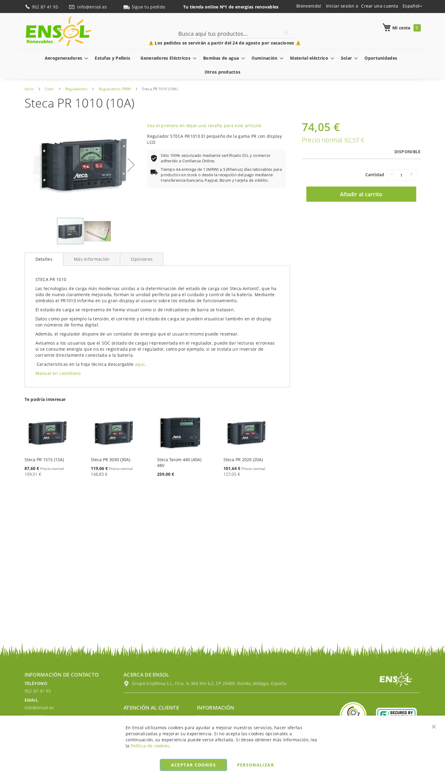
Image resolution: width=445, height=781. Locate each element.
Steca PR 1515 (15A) (44, 459)
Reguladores (76, 88)
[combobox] (235, 33)
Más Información (92, 259)
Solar (49, 88)
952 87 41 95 (46, 7)
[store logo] (59, 31)
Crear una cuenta (379, 6)
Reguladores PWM (115, 88)
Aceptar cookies (193, 765)
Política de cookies (150, 746)
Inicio (29, 88)
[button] (412, 6)
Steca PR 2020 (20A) (243, 459)
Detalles (43, 259)
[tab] (44, 259)
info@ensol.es (92, 7)
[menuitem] (64, 58)
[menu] (222, 65)
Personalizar (255, 765)
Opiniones (142, 259)
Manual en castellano (58, 373)
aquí (139, 364)
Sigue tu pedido (148, 7)
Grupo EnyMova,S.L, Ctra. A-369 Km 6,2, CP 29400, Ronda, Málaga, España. (209, 683)
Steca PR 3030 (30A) (110, 459)
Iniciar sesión (340, 6)
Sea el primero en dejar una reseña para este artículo (204, 125)
